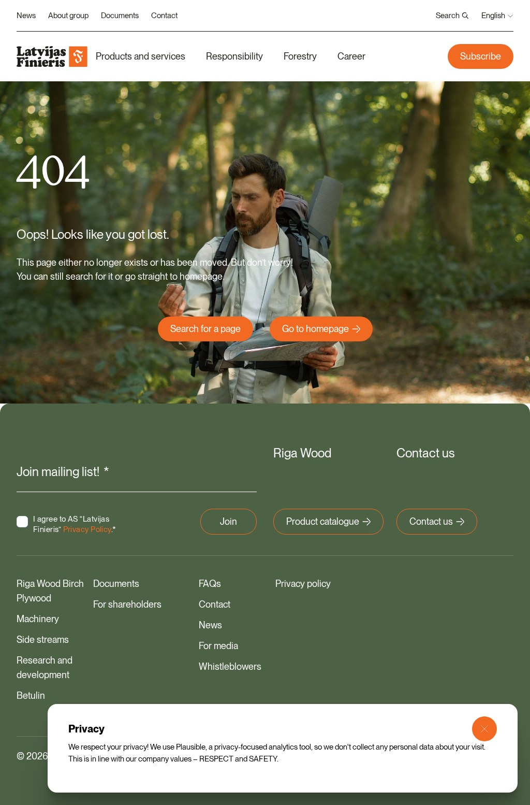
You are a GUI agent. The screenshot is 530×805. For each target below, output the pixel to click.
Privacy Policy (87, 529)
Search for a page (205, 328)
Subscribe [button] (480, 56)
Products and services (140, 56)
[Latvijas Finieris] (52, 56)
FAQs (210, 583)
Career (351, 56)
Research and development (44, 667)
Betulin (31, 695)
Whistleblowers (230, 666)
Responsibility (234, 56)
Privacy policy (303, 583)
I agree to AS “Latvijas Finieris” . (74, 524)
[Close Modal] (484, 728)
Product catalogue (322, 521)
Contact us (431, 521)
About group (68, 15)
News (26, 15)
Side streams (43, 639)
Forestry (300, 56)
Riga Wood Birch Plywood (50, 590)
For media (218, 645)
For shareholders (127, 604)
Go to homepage (315, 328)
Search (448, 15)
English (493, 15)
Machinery (38, 618)
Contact (164, 15)
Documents (120, 15)
